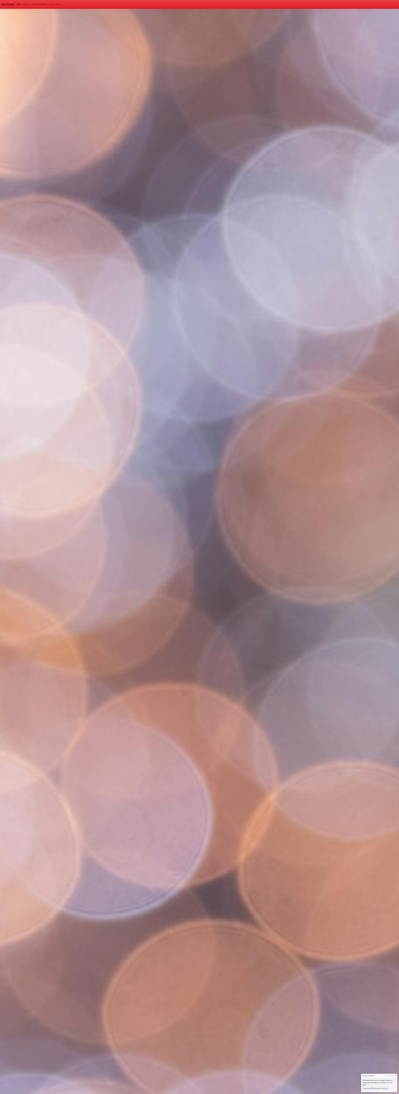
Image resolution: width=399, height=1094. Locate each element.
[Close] (395, 1076)
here (386, 1088)
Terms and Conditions (39, 4)
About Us (26, 4)
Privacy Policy (54, 4)
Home (19, 4)
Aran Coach (7, 4)
